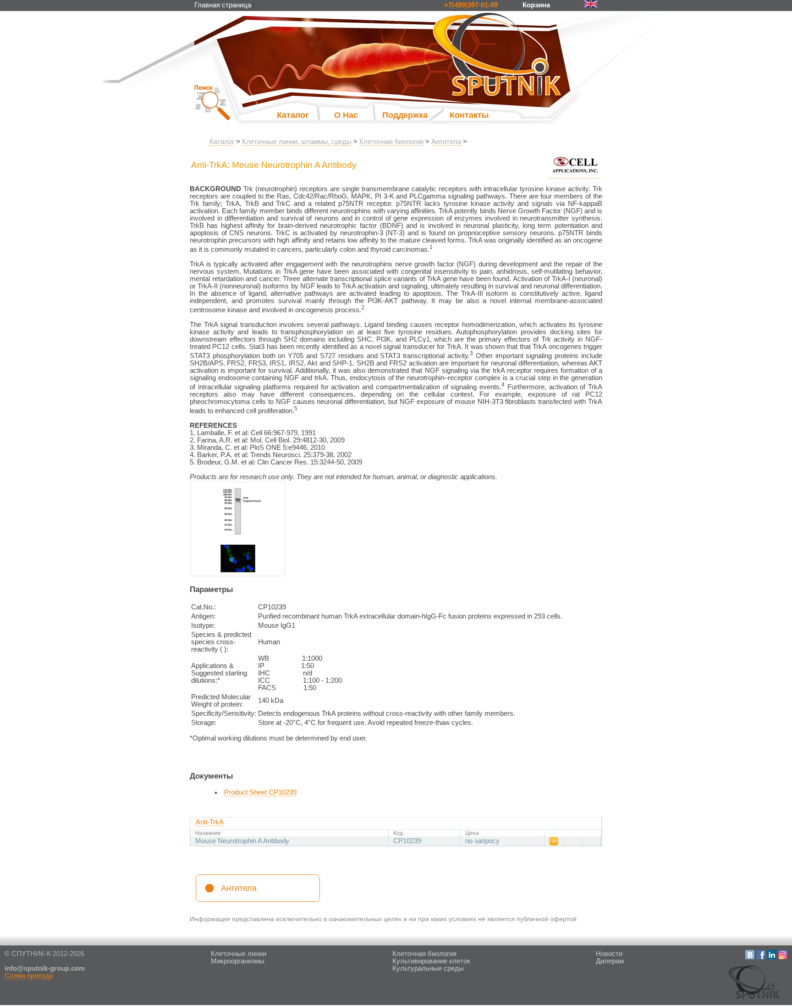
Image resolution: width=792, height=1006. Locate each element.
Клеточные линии (238, 953)
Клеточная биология (391, 141)
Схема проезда (29, 975)
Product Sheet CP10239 (260, 792)
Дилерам (610, 961)
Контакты (469, 115)
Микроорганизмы (237, 961)
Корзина (537, 5)
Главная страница (222, 5)
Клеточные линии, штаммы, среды (297, 141)
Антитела (446, 141)
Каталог (293, 115)
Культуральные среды (428, 968)
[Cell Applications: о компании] (575, 174)
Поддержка (396, 115)
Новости (609, 953)
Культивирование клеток (431, 961)
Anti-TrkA (210, 822)
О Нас (346, 115)
